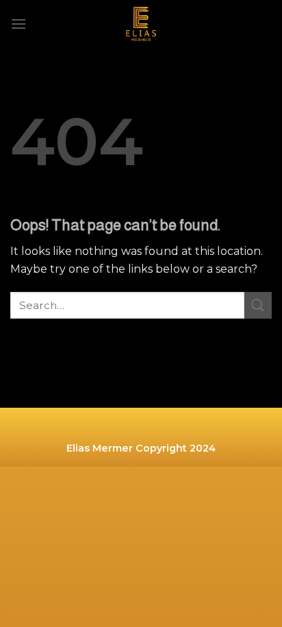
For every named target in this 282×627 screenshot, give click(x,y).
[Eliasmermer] (141, 24)
